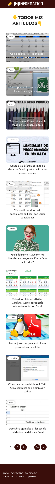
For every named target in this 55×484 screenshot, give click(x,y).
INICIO (6, 473)
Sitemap (32, 476)
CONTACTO (21, 476)
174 (37, 447)
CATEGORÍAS (17, 473)
